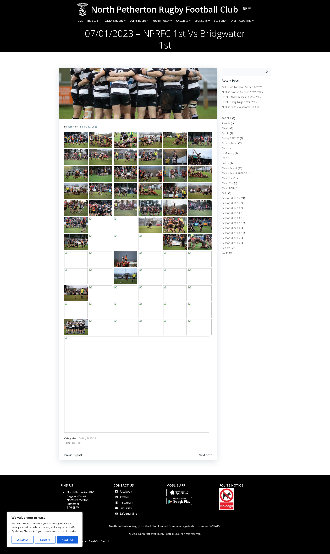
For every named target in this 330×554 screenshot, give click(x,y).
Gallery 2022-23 (87, 438)
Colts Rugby (138, 20)
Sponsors (201, 20)
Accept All (67, 539)
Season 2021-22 (231, 223)
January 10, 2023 (88, 126)
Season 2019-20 (231, 218)
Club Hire (245, 20)
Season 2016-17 (231, 203)
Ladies (225, 163)
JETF (224, 158)
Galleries (182, 20)
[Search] (266, 72)
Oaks (225, 193)
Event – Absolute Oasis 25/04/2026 (241, 97)
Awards (226, 123)
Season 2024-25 (231, 238)
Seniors (226, 248)
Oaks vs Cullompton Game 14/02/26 (242, 87)
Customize (23, 539)
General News (230, 143)
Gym (233, 20)
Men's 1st (227, 178)
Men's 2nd (227, 183)
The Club (92, 20)
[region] (44, 529)
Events (225, 133)
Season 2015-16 (231, 198)
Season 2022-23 (231, 228)
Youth (225, 253)
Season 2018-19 (231, 213)
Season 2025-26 (231, 243)
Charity (226, 128)
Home (79, 20)
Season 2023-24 (231, 233)
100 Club (227, 118)
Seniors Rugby (113, 20)
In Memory (228, 153)
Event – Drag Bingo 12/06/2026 (239, 102)
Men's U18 (228, 188)
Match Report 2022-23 (234, 173)
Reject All (45, 539)
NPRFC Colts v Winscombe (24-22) (241, 107)
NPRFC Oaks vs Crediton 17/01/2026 (242, 92)
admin (71, 126)
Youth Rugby (161, 20)
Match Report (229, 168)
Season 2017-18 (231, 208)
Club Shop (220, 20)
